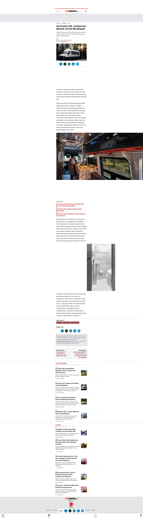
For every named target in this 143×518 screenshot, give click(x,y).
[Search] (86, 11)
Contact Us (55, 510)
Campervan (66, 322)
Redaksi (93, 510)
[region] (71, 4)
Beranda (58, 23)
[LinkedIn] (73, 64)
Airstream (59, 322)
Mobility (64, 23)
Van (69, 23)
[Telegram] (77, 64)
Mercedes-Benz (75, 322)
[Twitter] (65, 64)
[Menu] (57, 11)
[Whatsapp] (69, 64)
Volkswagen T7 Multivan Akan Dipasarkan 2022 (61, 353)
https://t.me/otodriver (63, 341)
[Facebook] (60, 64)
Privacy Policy (87, 510)
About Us (48, 510)
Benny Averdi (64, 41)
